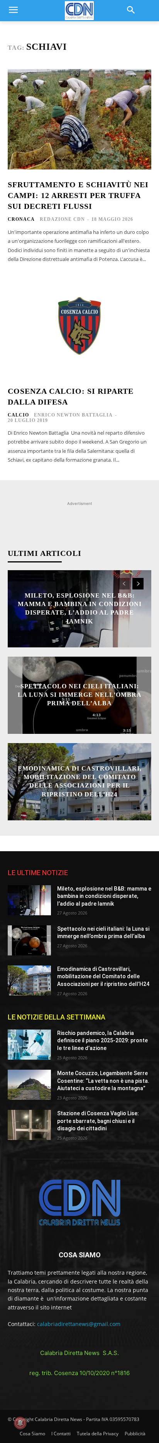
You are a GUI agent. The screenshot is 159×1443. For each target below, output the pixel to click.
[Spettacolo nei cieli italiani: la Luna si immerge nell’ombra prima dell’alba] (29, 940)
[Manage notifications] (20, 1423)
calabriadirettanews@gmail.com (78, 1324)
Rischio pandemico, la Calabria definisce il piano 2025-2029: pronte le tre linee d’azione (102, 1040)
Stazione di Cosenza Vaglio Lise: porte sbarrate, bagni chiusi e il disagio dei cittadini (98, 1120)
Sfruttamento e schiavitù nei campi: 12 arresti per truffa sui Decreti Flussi (78, 195)
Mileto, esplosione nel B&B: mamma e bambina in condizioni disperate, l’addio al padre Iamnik (104, 896)
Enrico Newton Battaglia (73, 415)
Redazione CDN (62, 219)
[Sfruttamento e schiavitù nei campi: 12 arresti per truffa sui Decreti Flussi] (79, 119)
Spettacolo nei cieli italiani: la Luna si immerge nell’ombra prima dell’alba (80, 695)
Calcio (18, 415)
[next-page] (138, 583)
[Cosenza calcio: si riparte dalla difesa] (79, 326)
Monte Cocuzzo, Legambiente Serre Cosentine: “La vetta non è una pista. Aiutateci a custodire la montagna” (103, 1080)
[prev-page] (124, 583)
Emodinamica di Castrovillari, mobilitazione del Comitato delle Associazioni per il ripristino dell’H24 (103, 976)
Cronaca (21, 219)
